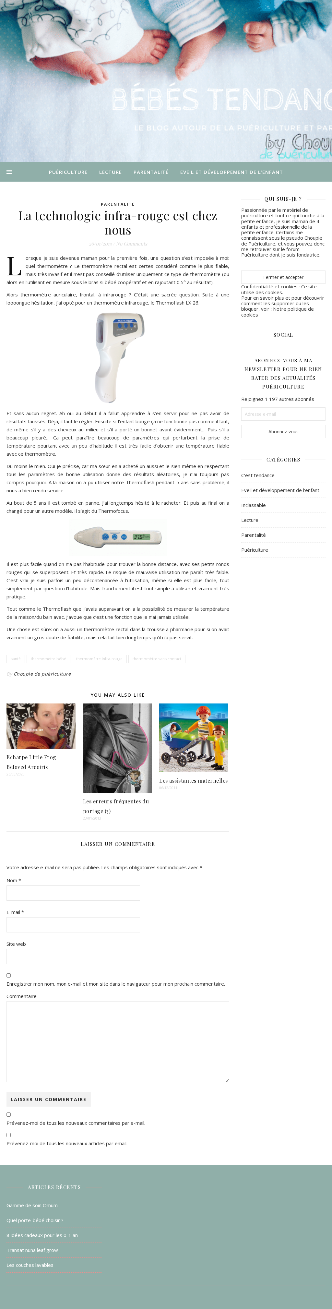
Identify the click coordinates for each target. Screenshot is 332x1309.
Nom (13, 880)
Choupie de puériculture (42, 674)
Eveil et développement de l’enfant (231, 172)
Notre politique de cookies (277, 312)
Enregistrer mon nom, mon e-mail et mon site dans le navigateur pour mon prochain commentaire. (115, 983)
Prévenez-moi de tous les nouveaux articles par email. (66, 1143)
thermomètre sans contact (157, 659)
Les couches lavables (29, 1265)
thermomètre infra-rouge (99, 659)
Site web (16, 944)
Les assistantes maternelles (193, 780)
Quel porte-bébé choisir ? (35, 1220)
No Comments (131, 243)
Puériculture (68, 172)
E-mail (15, 912)
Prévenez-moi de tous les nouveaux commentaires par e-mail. (75, 1123)
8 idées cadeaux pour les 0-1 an (42, 1235)
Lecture (110, 172)
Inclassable (253, 505)
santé (16, 659)
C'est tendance (258, 475)
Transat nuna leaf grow (32, 1250)
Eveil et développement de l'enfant (280, 490)
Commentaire (21, 996)
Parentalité (151, 172)
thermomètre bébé (48, 659)
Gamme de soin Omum (32, 1205)
